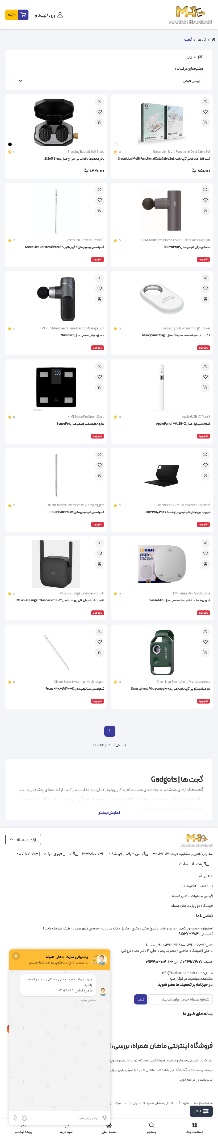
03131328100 (174, 945)
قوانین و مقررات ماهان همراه (192, 896)
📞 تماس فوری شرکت (61, 854)
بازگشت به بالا (26, 840)
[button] (16, 15)
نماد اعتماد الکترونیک (197, 886)
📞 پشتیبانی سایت (194, 864)
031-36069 (161, 854)
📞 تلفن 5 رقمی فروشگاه (128, 854)
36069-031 (195, 945)
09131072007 (193, 962)
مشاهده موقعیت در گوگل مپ (191, 979)
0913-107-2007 (27, 854)
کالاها (202, 40)
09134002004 (156, 962)
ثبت (140, 999)
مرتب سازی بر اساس (189, 69)
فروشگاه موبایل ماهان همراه (192, 906)
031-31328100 (92, 854)
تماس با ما (205, 876)
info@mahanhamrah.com (182, 973)
